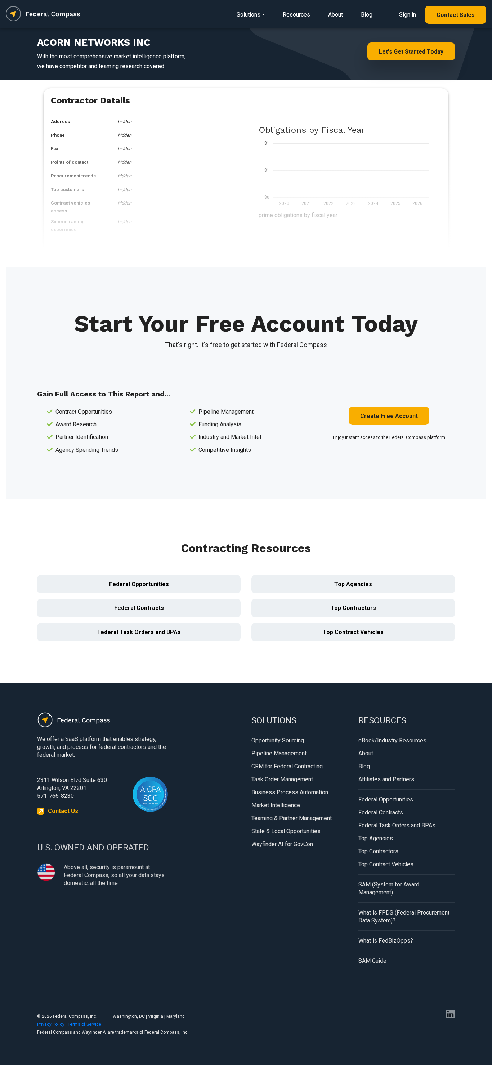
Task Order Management (282, 779)
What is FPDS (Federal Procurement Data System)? (403, 916)
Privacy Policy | (52, 1024)
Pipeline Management (279, 753)
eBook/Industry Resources (392, 740)
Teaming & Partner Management (291, 818)
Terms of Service (84, 1024)
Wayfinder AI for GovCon (282, 844)
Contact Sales (456, 15)
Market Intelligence (275, 805)
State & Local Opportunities (286, 831)
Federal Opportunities (139, 584)
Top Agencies (353, 584)
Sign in (407, 14)
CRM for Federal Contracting (287, 766)
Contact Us (63, 811)
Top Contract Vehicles (353, 632)
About (335, 14)
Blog (366, 14)
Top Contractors (353, 608)
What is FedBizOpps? (385, 940)
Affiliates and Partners (386, 779)
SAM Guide (372, 960)
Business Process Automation (289, 792)
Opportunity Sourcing (277, 740)
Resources (296, 14)
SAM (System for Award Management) (388, 888)
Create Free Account (389, 416)
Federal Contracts (139, 608)
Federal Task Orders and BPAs (139, 632)
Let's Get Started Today (411, 51)
